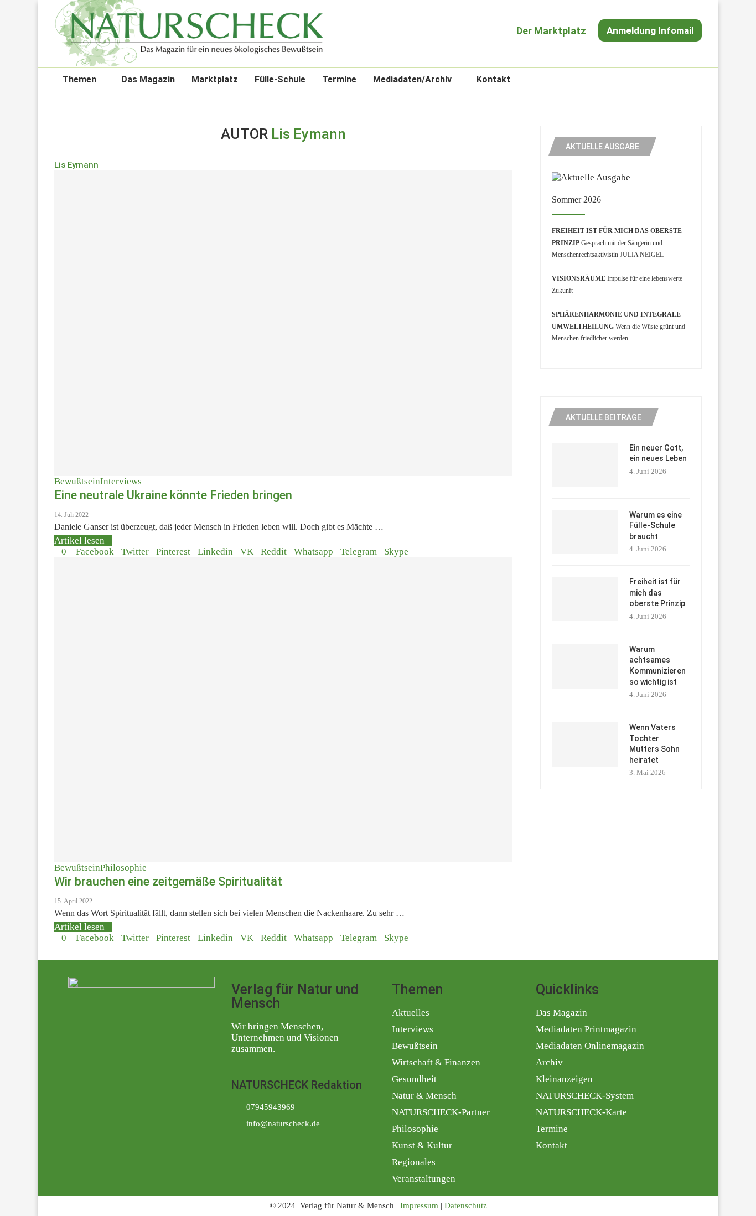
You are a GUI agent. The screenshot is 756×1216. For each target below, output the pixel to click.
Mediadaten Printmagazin (586, 1029)
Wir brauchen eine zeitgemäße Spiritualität (168, 881)
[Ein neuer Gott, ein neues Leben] (585, 465)
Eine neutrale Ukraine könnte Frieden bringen (173, 495)
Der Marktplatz (551, 31)
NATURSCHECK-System (585, 1095)
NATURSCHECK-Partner (441, 1112)
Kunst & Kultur (422, 1145)
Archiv (549, 1062)
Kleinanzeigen (564, 1079)
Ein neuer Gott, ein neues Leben (658, 453)
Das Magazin (148, 79)
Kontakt (493, 79)
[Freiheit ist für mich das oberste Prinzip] (585, 599)
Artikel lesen (79, 540)
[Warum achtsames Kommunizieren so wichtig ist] (585, 666)
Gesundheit (414, 1079)
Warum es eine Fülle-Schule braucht (655, 525)
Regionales (414, 1162)
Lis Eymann (76, 165)
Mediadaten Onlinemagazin (590, 1046)
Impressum (419, 1205)
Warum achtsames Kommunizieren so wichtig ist (657, 665)
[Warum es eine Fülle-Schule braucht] (585, 532)
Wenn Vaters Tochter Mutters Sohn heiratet (654, 743)
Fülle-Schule (280, 79)
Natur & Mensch (424, 1095)
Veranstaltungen (423, 1178)
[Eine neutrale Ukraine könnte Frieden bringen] (283, 323)
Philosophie (415, 1129)
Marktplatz (214, 79)
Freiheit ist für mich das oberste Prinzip (657, 592)
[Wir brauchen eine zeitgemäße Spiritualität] (283, 710)
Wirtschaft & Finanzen (436, 1062)
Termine (339, 79)
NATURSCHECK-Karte (581, 1112)
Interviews (412, 1029)
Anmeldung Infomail (650, 30)
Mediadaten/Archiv (412, 79)
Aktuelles (410, 1012)
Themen (79, 79)
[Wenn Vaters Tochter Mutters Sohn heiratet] (585, 744)
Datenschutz (465, 1205)
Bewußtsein (415, 1046)
